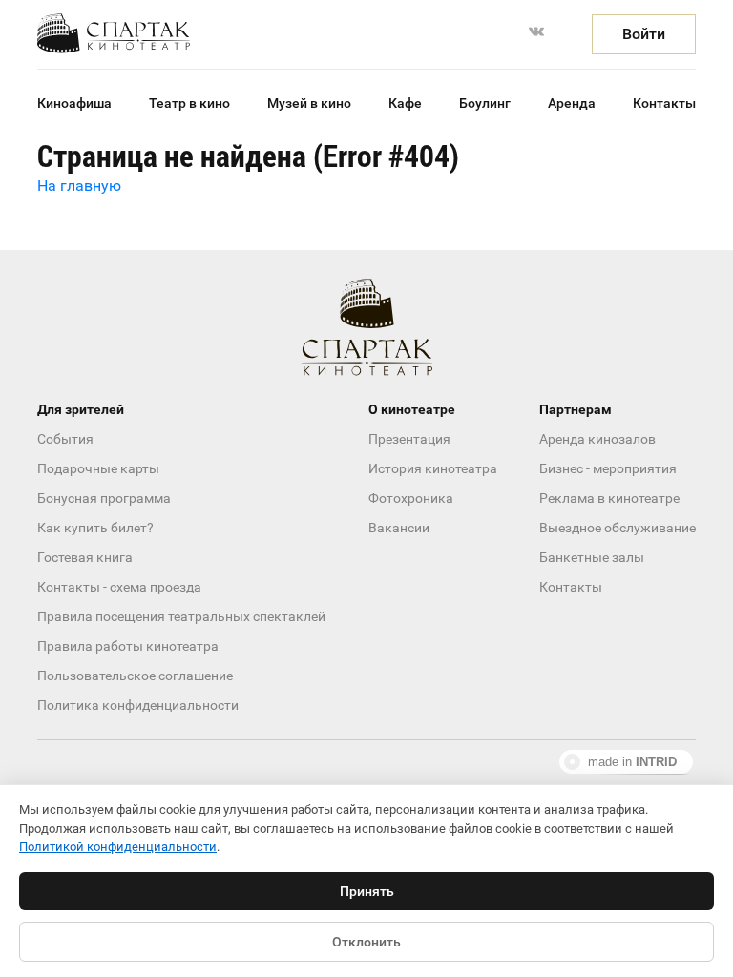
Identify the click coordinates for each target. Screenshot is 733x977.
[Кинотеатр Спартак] (113, 33)
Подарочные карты (98, 468)
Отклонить (366, 941)
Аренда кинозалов (597, 439)
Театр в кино (189, 103)
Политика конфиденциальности (138, 705)
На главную (79, 186)
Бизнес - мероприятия (608, 468)
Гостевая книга (85, 557)
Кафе (405, 103)
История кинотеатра (432, 468)
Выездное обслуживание (617, 527)
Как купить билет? (95, 527)
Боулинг (485, 103)
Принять (367, 891)
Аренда (572, 103)
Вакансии (398, 527)
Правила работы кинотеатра (128, 646)
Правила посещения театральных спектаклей (181, 616)
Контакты (664, 103)
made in (632, 762)
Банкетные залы (591, 557)
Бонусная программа (104, 498)
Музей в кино (309, 103)
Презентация (409, 439)
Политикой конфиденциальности (118, 847)
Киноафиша (74, 103)
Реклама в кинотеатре (609, 498)
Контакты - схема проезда (119, 586)
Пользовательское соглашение (135, 675)
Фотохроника (410, 498)
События (65, 439)
